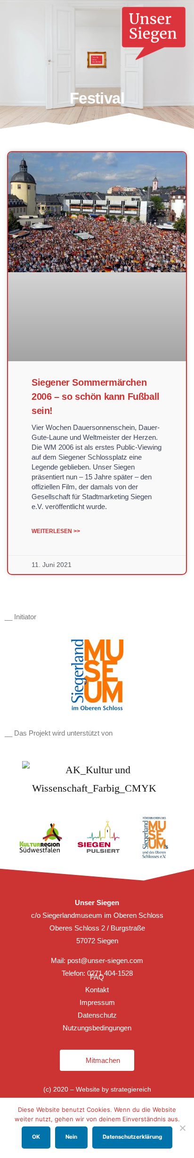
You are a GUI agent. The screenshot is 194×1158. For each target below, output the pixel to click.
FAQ (97, 977)
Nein (71, 1137)
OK (36, 1137)
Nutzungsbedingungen (97, 1028)
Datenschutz (97, 1015)
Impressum (97, 1002)
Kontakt (97, 990)
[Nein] (182, 1128)
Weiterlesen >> (56, 531)
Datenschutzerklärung (132, 1137)
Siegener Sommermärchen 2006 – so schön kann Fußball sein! (96, 396)
